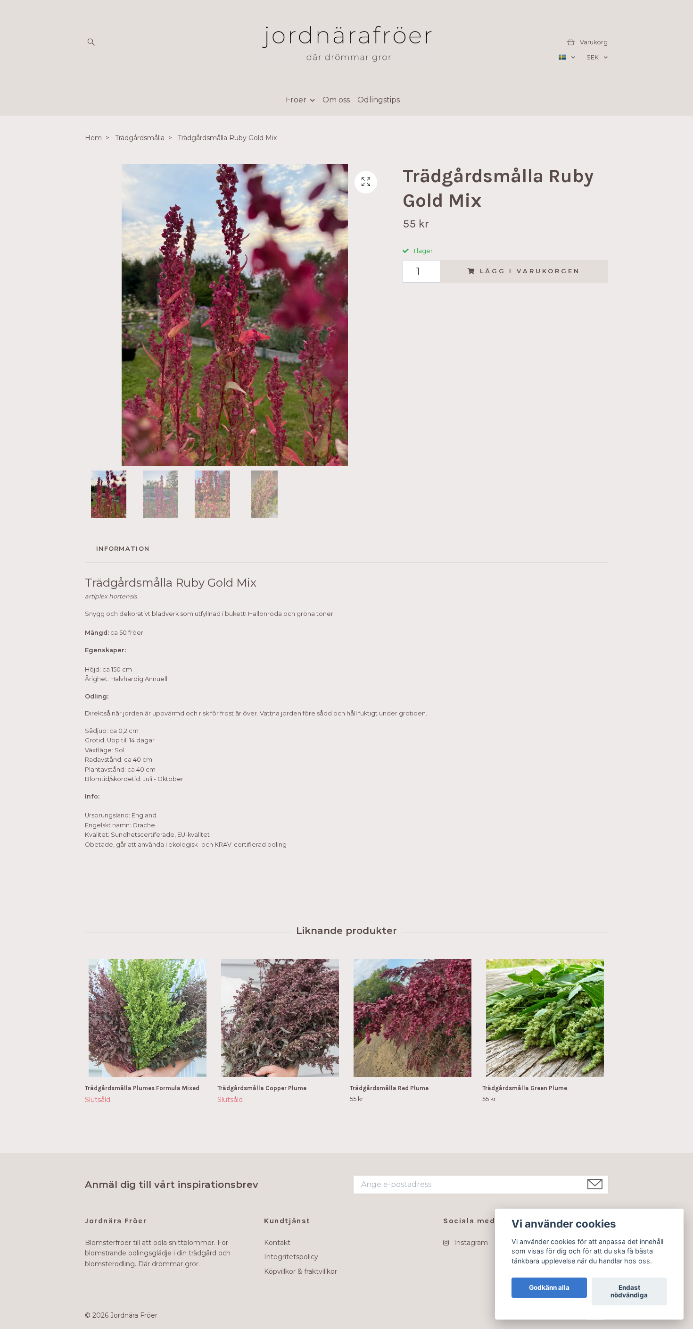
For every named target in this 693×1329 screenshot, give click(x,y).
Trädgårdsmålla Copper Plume (261, 1088)
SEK (593, 57)
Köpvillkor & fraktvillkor (300, 1271)
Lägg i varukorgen (530, 271)
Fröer (296, 99)
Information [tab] (122, 548)
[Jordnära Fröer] (346, 42)
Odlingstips (378, 99)
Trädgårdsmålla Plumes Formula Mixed (142, 1088)
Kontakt (277, 1242)
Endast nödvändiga (629, 1291)
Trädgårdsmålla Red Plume (389, 1088)
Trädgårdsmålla (140, 138)
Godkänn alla (549, 1288)
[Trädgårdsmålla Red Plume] (412, 1018)
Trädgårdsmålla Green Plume (524, 1088)
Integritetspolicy (291, 1257)
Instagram (470, 1242)
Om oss (336, 99)
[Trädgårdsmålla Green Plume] (545, 1018)
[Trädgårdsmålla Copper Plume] (280, 1018)
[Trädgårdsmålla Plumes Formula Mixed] (147, 1018)
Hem (93, 138)
